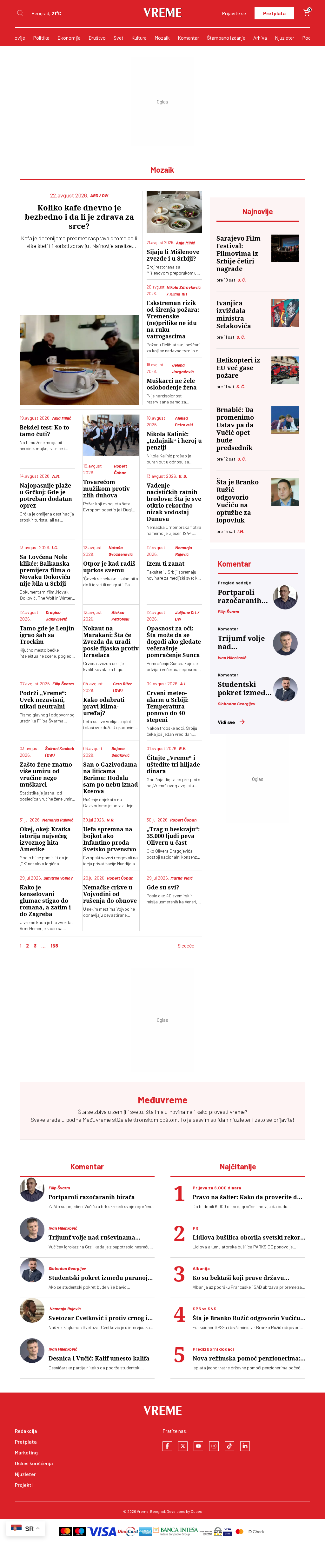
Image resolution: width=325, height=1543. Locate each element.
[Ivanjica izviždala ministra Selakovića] (285, 313)
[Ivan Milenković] (285, 653)
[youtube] (198, 1446)
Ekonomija (69, 38)
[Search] (20, 13)
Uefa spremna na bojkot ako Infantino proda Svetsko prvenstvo (109, 839)
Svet (118, 38)
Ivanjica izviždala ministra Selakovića (233, 314)
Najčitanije (238, 1166)
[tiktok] (229, 1446)
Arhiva (260, 38)
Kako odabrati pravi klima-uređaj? (103, 706)
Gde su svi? (163, 887)
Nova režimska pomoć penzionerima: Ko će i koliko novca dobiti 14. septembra (246, 1358)
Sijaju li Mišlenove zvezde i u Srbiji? (173, 255)
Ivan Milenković (232, 657)
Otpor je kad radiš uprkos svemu (109, 567)
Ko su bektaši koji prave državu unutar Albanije (238, 1277)
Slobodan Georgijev (236, 703)
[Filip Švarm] (285, 607)
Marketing (26, 1452)
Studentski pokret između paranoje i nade (244, 689)
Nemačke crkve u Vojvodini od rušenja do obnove (110, 894)
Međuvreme (97, 1119)
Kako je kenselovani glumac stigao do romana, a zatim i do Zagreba (45, 900)
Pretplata (274, 13)
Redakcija (26, 1431)
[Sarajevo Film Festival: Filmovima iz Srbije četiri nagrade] (285, 248)
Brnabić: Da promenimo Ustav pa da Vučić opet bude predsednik (235, 429)
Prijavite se (234, 13)
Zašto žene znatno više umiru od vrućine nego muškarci (46, 774)
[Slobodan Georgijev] (285, 699)
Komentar (188, 38)
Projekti (24, 1485)
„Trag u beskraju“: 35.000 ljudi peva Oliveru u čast (173, 836)
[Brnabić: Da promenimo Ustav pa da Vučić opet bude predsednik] (285, 420)
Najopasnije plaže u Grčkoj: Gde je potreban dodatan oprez (46, 495)
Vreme (143, 1511)
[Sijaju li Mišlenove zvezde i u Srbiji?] (174, 212)
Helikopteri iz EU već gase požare (238, 367)
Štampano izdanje (226, 38)
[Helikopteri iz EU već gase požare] (285, 370)
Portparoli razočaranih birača (240, 597)
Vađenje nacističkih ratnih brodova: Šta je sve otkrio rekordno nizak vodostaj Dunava (174, 502)
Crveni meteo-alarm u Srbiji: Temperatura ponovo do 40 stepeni (168, 706)
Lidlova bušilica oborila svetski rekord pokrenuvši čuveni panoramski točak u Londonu (249, 1237)
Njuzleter (284, 38)
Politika (41, 38)
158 (54, 945)
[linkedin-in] (245, 1446)
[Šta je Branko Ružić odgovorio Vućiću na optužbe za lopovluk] (285, 492)
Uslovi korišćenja (34, 1463)
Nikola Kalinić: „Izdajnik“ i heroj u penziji (174, 441)
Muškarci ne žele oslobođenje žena (172, 384)
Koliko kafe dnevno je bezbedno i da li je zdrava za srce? (79, 217)
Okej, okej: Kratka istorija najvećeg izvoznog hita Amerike (45, 839)
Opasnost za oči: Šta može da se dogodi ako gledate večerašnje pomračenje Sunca (174, 641)
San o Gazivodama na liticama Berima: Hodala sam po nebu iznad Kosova (110, 778)
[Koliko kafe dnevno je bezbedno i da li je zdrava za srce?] (79, 359)
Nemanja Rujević (65, 1308)
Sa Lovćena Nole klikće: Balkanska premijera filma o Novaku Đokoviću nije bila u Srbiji (45, 570)
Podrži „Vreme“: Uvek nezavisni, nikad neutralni (43, 700)
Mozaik (162, 38)
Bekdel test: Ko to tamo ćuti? (44, 430)
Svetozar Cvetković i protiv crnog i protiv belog (98, 1318)
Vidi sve (226, 722)
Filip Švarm (228, 611)
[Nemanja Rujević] (32, 1310)
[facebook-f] (167, 1446)
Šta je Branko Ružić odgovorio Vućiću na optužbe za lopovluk (237, 501)
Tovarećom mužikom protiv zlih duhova (106, 489)
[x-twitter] (183, 1446)
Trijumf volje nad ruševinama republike (241, 643)
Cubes (196, 1511)
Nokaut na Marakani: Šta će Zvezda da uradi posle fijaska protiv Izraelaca (111, 641)
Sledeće (186, 945)
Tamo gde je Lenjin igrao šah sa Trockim (47, 635)
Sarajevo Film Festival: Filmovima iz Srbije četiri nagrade (238, 254)
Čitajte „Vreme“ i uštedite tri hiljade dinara (173, 765)
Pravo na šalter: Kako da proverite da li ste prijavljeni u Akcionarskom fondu (247, 1197)
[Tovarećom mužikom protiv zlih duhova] (111, 435)
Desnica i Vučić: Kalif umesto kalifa (99, 1358)
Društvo (97, 38)
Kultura (139, 38)
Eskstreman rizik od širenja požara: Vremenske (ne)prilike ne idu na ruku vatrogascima (173, 320)
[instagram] (214, 1446)
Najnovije (15, 38)
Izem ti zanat (165, 563)
